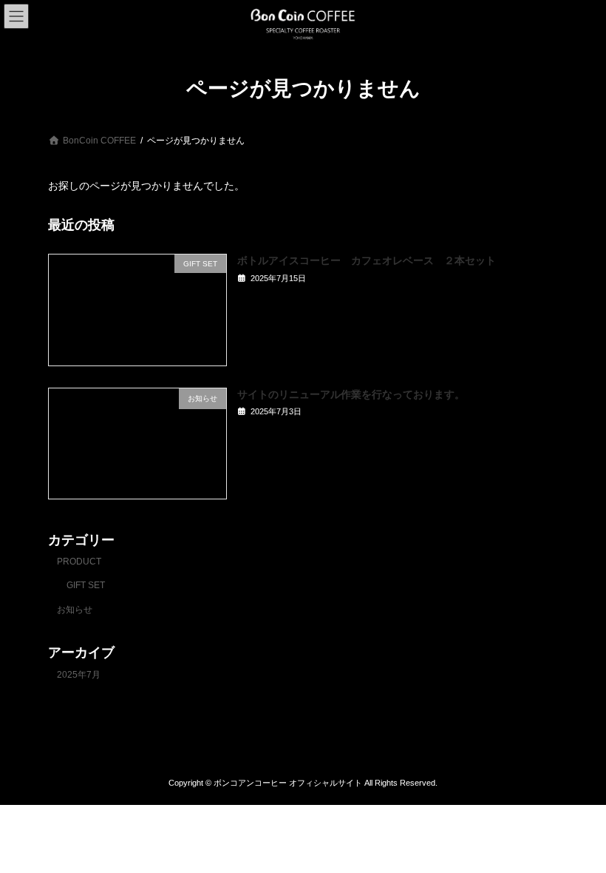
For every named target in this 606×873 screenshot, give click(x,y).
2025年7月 (79, 675)
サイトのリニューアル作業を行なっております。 (351, 394)
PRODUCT (79, 561)
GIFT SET (86, 585)
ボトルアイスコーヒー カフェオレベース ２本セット (366, 260)
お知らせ (74, 609)
